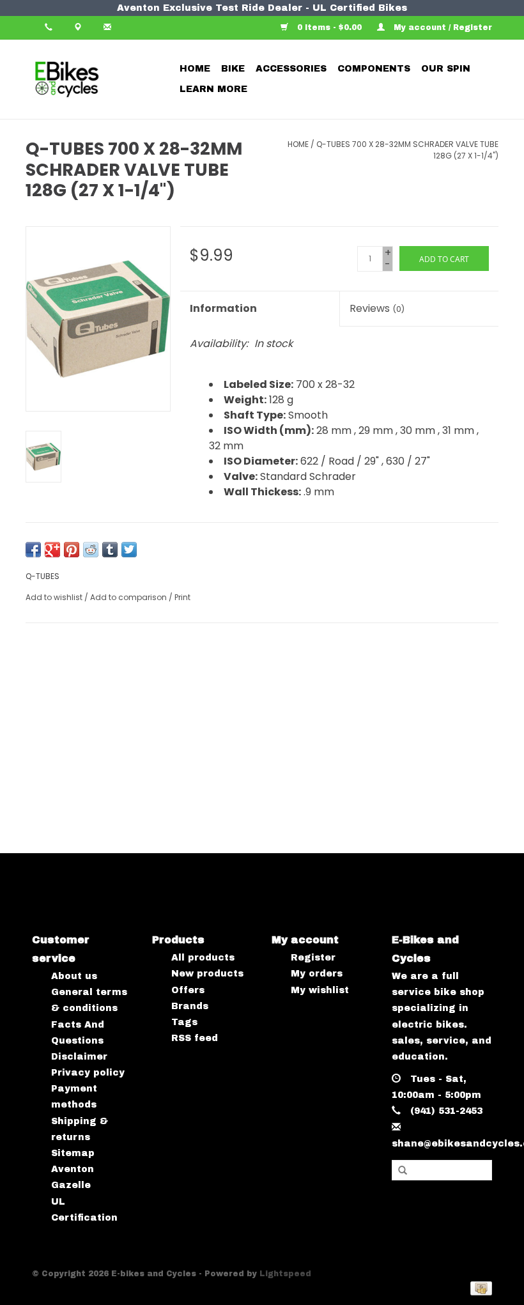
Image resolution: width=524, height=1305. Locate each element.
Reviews (377, 308)
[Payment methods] (479, 1287)
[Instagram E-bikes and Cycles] (274, 882)
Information (223, 308)
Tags (184, 1022)
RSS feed (194, 1038)
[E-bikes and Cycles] (94, 79)
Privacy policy (88, 1072)
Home (195, 68)
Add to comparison (129, 597)
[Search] (402, 1171)
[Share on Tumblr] (110, 549)
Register (313, 957)
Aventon (72, 1169)
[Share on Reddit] (90, 549)
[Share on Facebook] (33, 549)
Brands (189, 1006)
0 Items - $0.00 (329, 27)
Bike (233, 68)
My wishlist (320, 990)
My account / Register (441, 27)
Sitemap (73, 1153)
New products (207, 973)
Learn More (213, 89)
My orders (317, 973)
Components (373, 68)
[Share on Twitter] (129, 549)
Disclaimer (79, 1057)
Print (182, 597)
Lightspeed (285, 1273)
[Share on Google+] (52, 549)
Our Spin (445, 68)
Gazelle (71, 1185)
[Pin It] (71, 549)
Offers (187, 990)
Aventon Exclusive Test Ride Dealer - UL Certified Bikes (262, 8)
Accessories (291, 68)
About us (74, 976)
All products (203, 957)
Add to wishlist (54, 597)
